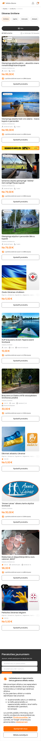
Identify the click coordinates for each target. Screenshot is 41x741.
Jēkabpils (34, 19)
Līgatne (15, 19)
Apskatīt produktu (20, 84)
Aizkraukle (24, 19)
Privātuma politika (20, 717)
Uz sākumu (13, 9)
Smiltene (19, 9)
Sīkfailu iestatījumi (20, 735)
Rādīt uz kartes (7, 33)
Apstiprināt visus (20, 729)
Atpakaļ (5, 9)
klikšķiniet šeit (22, 722)
